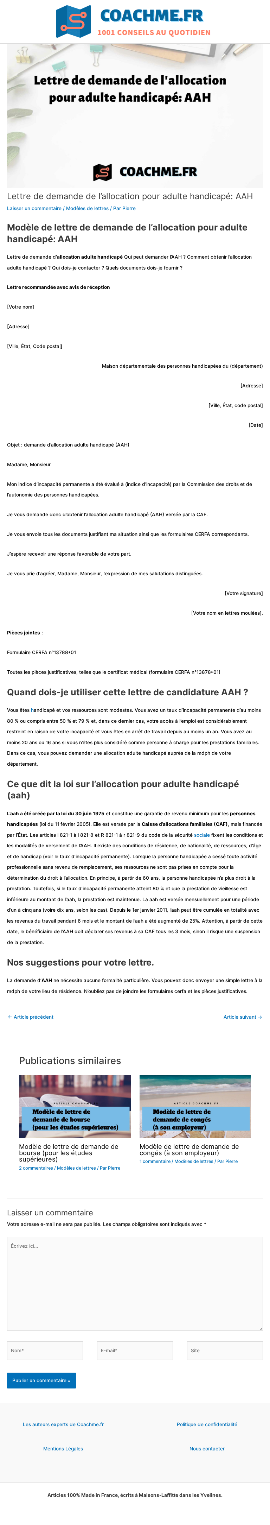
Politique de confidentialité (207, 1424)
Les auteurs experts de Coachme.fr (63, 1424)
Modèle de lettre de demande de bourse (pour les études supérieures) (68, 1153)
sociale (202, 835)
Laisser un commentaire (34, 208)
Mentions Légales (63, 1448)
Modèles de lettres (87, 208)
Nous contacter (207, 1448)
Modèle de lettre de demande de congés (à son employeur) (189, 1150)
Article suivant (243, 1017)
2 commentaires (36, 1168)
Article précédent (30, 1017)
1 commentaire (155, 1161)
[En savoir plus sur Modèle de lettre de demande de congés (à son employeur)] (195, 1106)
